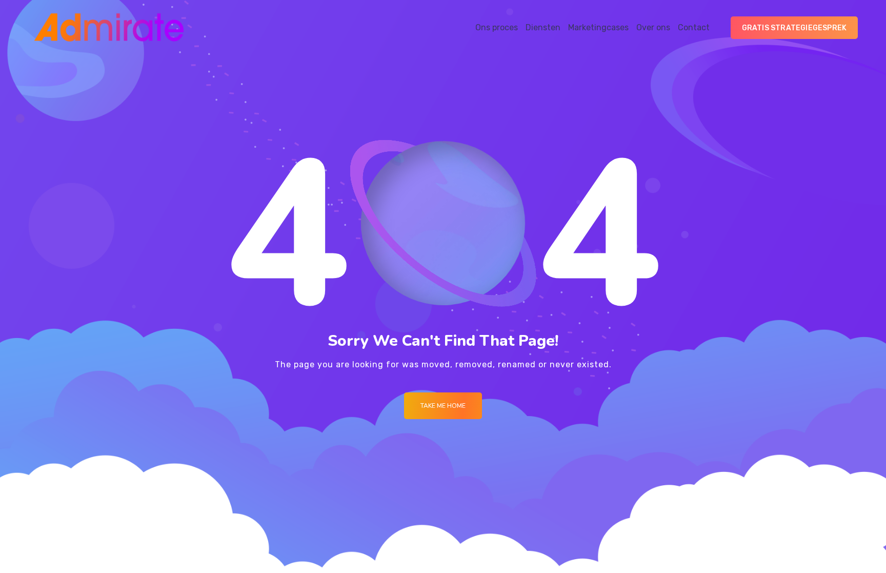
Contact (694, 27)
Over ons (653, 27)
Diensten (543, 27)
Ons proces (496, 27)
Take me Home (443, 406)
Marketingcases (598, 27)
